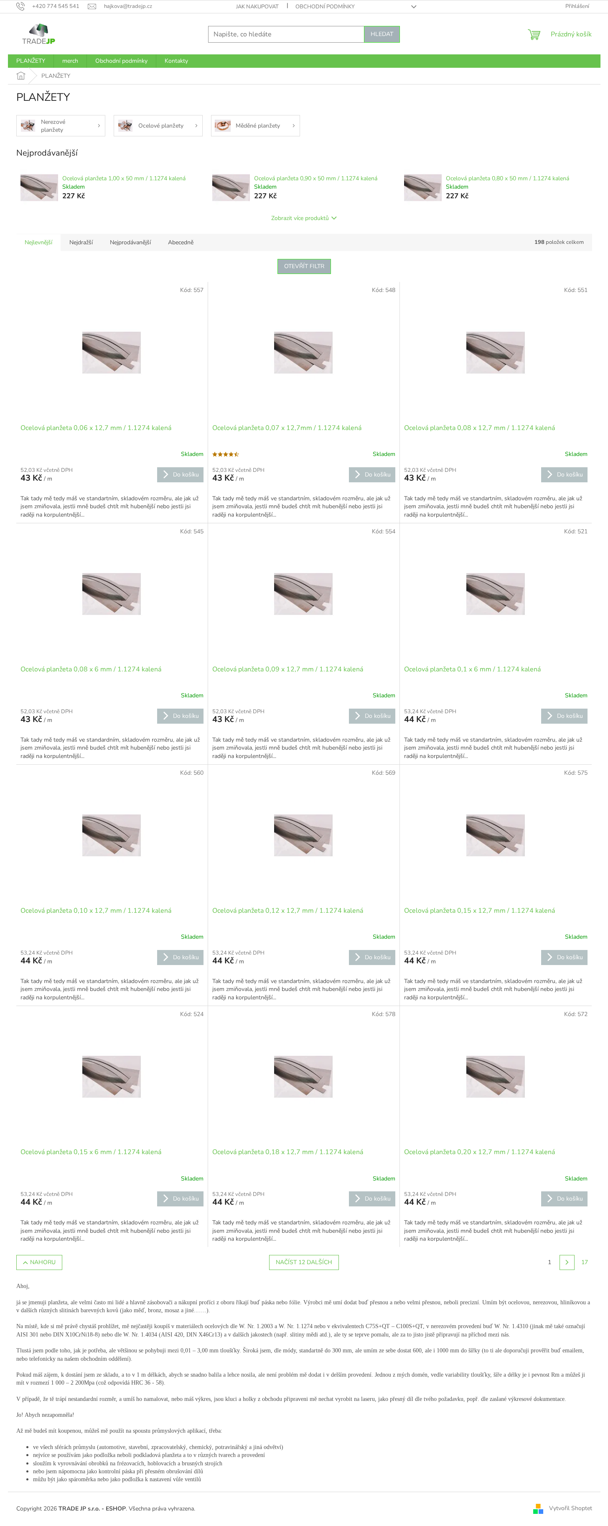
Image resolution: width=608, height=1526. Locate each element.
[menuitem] (30, 61)
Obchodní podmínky (325, 6)
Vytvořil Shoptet (570, 1509)
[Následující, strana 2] (567, 1262)
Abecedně (180, 242)
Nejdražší (81, 242)
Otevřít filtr (304, 266)
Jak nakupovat (257, 6)
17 (584, 1262)
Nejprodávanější (130, 242)
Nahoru (43, 1262)
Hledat (382, 34)
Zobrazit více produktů (300, 218)
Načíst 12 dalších (304, 1262)
